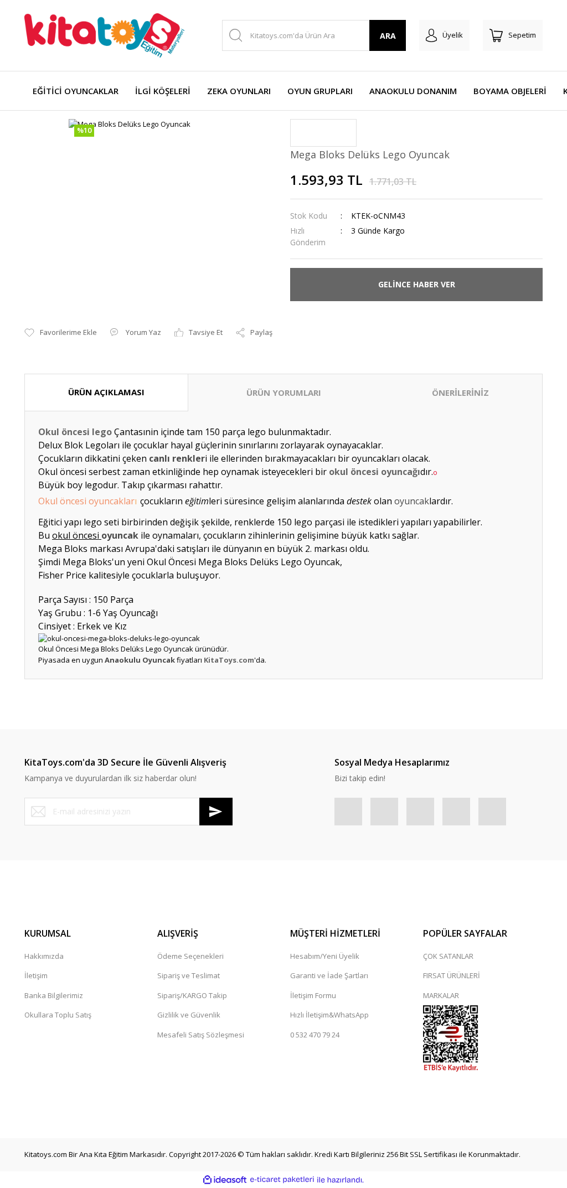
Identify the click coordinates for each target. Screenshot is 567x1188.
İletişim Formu (313, 995)
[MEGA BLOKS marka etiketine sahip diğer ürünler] (323, 133)
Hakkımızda (44, 956)
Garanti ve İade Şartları (329, 975)
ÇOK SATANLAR (448, 956)
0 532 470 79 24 (314, 1035)
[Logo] (104, 35)
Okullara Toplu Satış (57, 1015)
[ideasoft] (225, 1179)
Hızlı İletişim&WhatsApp (329, 1015)
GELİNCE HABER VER (416, 284)
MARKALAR (441, 995)
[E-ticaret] (282, 1179)
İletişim (36, 975)
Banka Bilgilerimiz (53, 995)
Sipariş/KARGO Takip (192, 995)
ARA (388, 35)
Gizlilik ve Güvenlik (188, 1015)
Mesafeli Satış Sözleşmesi (200, 1035)
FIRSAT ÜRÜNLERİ (451, 975)
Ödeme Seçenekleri (190, 956)
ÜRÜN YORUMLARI (283, 392)
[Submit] (216, 811)
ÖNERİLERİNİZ (460, 392)
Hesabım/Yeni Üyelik (324, 956)
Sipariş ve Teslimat (188, 975)
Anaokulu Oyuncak (140, 660)
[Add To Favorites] (60, 332)
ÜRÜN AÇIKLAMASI (106, 391)
